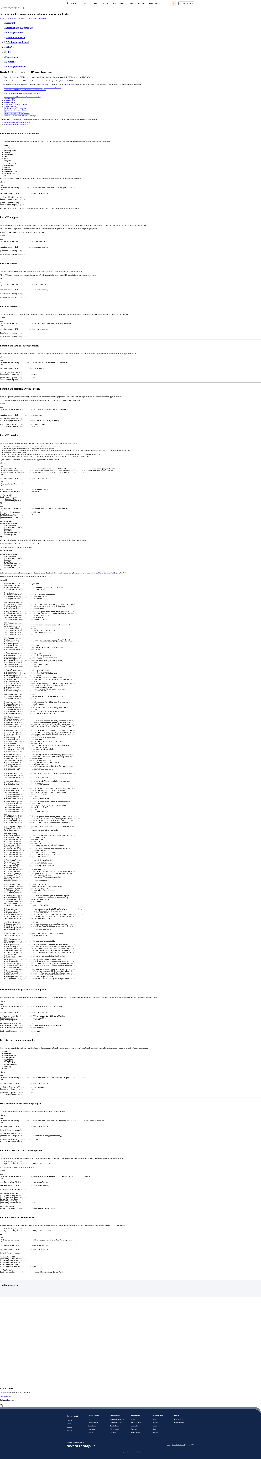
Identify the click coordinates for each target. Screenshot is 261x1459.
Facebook (69, 1420)
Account (10, 22)
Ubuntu (100, 573)
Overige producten (16, 66)
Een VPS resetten (9, 102)
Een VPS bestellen (10, 106)
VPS (8, 52)
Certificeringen (135, 1432)
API (19, 18)
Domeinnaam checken (116, 1422)
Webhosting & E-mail (17, 42)
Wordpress (113, 1432)
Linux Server (92, 1426)
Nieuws (155, 1419)
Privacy (169, 1445)
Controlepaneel (187, 3)
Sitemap (155, 1432)
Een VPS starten (9, 100)
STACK (10, 47)
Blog (154, 1429)
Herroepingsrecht (179, 1422)
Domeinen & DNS (15, 37)
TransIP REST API (70, 84)
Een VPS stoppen (9, 99)
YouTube (69, 1430)
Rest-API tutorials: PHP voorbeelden (34, 18)
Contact (155, 1426)
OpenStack (12, 57)
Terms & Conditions (178, 1445)
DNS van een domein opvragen (14, 112)
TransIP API (134, 1426)
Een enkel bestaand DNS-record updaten (17, 114)
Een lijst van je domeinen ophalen (15, 110)
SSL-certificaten (114, 1429)
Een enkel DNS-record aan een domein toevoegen (20, 116)
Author (11, 1400)
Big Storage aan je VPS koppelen (15, 108)
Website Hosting (114, 1426)
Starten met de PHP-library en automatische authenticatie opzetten (25, 90)
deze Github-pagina (54, 77)
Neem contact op (5, 1396)
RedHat (113, 573)
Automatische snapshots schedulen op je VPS (18, 122)
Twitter (69, 1423)
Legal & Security (179, 1419)
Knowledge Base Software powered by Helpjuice (130, 1452)
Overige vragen (11, 18)
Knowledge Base (136, 1422)
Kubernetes (12, 61)
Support (133, 1419)
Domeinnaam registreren (117, 1419)
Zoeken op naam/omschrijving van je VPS (17, 124)
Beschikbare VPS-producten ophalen (16, 104)
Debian (106, 573)
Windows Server (93, 1422)
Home (2, 18)
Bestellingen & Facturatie (19, 27)
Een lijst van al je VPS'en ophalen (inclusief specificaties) (22, 97)
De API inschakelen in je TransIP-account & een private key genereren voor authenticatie (32, 88)
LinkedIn (69, 1427)
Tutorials (134, 1429)
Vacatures (155, 1422)
